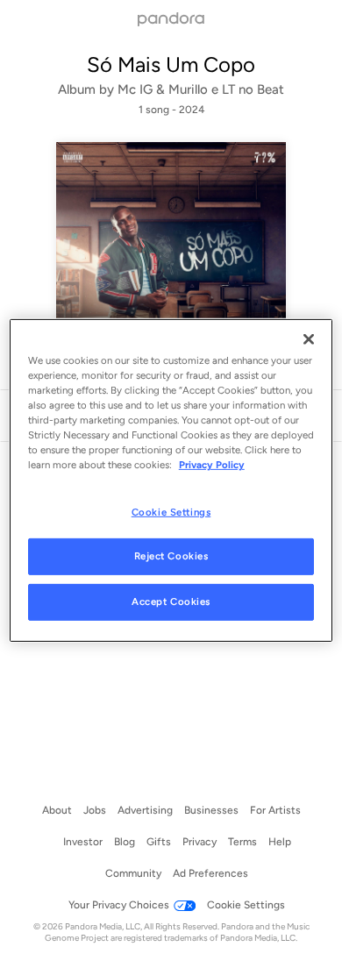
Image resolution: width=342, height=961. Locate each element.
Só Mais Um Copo (171, 64)
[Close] (308, 339)
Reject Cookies (171, 556)
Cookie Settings (171, 511)
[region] (171, 480)
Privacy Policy (212, 465)
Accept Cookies (171, 601)
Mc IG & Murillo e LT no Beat (201, 89)
